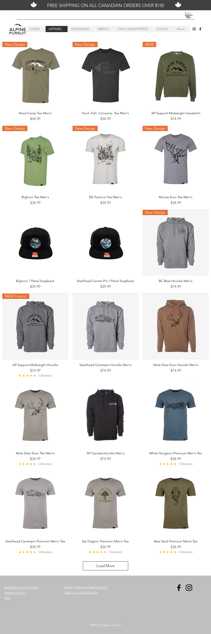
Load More (105, 566)
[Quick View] (35, 243)
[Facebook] (200, 29)
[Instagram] (194, 29)
